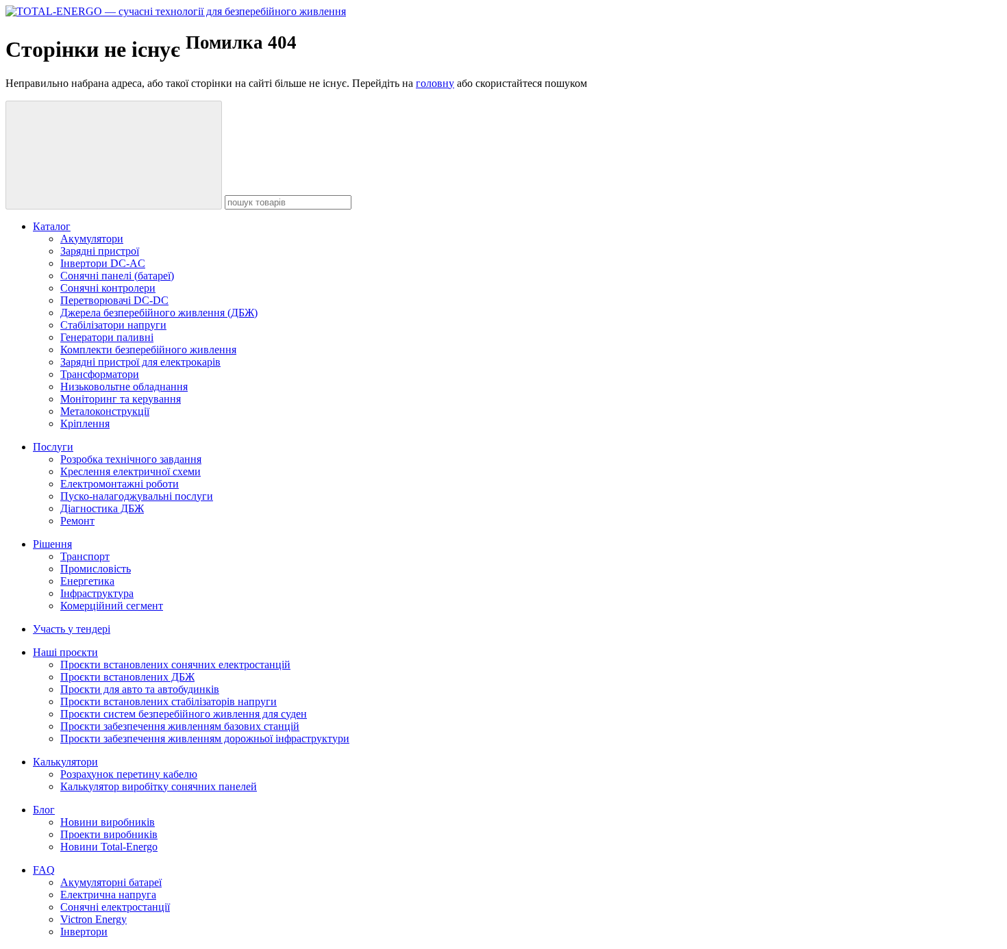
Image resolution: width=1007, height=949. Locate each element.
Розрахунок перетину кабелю (128, 774)
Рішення (52, 544)
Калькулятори (65, 762)
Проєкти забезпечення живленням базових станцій (179, 726)
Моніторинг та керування (120, 399)
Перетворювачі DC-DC (114, 300)
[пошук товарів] (113, 155)
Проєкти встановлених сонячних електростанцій (175, 664)
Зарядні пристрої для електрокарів (140, 362)
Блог (44, 809)
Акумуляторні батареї (111, 882)
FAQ (44, 870)
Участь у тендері (71, 629)
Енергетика (87, 581)
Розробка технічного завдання (130, 459)
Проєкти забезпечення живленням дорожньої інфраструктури (204, 738)
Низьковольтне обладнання (124, 386)
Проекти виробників (109, 834)
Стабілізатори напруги (113, 325)
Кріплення (85, 423)
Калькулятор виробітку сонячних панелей (158, 786)
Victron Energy (93, 919)
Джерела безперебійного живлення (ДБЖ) (159, 312)
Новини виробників (107, 822)
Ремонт (77, 521)
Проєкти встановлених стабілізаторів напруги (168, 701)
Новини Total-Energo (109, 846)
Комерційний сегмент (111, 605)
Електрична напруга (108, 894)
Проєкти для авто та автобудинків (139, 689)
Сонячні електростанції (115, 907)
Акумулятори (91, 238)
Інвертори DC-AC (102, 263)
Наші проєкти (65, 652)
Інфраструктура (97, 593)
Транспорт (85, 556)
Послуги (53, 447)
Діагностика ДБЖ (102, 508)
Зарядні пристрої (99, 251)
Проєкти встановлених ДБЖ (127, 677)
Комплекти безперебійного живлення (148, 349)
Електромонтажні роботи (119, 484)
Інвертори (84, 931)
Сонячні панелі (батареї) (117, 275)
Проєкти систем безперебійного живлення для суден (183, 714)
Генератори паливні (106, 337)
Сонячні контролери (108, 288)
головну (435, 83)
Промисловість (95, 568)
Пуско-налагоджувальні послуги (136, 496)
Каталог (52, 226)
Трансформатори (99, 374)
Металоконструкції (104, 411)
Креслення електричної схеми (130, 471)
